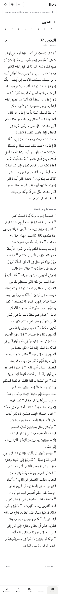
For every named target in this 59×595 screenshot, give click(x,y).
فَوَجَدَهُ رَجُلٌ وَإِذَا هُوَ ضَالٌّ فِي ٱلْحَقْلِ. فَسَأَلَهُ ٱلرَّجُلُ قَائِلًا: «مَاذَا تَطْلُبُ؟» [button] (31, 262)
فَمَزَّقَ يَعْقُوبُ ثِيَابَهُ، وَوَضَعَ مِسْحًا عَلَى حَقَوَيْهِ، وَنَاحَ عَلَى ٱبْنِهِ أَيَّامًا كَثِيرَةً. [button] (30, 512)
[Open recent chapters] (12, 4)
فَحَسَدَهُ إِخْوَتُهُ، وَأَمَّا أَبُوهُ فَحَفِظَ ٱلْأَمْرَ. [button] (33, 216)
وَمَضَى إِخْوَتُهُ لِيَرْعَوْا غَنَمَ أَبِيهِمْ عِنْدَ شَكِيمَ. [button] (30, 223)
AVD (20, 4)
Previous (49, 566)
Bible (52, 4)
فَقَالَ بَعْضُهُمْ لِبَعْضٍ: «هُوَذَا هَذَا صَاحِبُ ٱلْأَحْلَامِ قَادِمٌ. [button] (30, 308)
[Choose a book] (54, 22)
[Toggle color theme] (5, 4)
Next (8, 566)
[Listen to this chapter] (6, 40)
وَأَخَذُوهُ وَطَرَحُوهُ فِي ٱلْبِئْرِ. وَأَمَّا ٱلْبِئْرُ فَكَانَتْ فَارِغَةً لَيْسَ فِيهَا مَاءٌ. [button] (29, 374)
